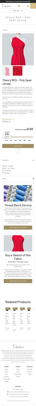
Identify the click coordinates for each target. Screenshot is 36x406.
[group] (18, 319)
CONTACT (18, 386)
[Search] (33, 6)
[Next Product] (33, 309)
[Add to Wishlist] (18, 151)
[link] (28, 6)
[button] (6, 30)
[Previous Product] (2, 309)
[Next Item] (30, 49)
